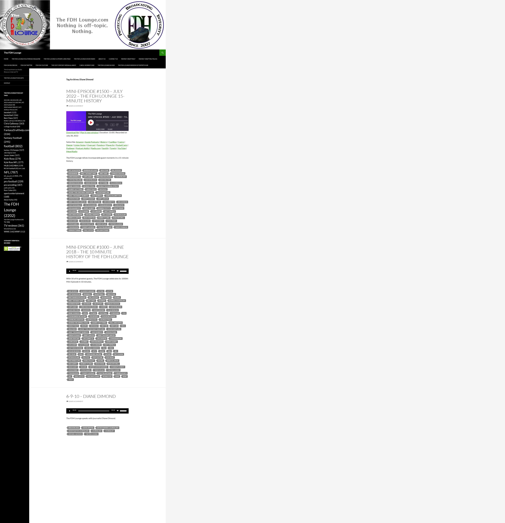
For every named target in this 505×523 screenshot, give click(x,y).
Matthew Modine (75, 214)
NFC (22, 168)
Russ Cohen (10, 190)
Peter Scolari (120, 214)
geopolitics (92, 319)
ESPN (85, 313)
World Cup (107, 376)
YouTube (122, 148)
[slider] (123, 271)
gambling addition (76, 319)
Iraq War (72, 329)
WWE (117, 376)
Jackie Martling (103, 192)
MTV (94, 351)
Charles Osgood (117, 173)
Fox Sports (94, 316)
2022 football (9, 102)
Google (7, 83)
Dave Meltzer (105, 180)
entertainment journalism (107, 428)
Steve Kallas (10, 200)
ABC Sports (73, 291)
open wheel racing (93, 354)
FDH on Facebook (10, 65)
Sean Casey (73, 221)
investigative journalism (79, 431)
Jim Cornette (109, 202)
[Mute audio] (100, 124)
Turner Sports (121, 373)
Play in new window (89, 132)
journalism (96, 431)
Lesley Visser (118, 208)
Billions (21, 121)
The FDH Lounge (12, 52)
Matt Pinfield (109, 211)
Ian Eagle (103, 189)
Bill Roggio (116, 170)
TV (7, 222)
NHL (18, 176)
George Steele (88, 186)
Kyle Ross (12, 158)
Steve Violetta (87, 224)
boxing (117, 297)
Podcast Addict (83, 148)
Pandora (101, 145)
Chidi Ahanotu (74, 176)
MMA (111, 348)
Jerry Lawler (103, 199)
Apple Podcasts (92, 142)
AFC (18, 107)
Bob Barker (73, 173)
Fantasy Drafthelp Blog (148, 59)
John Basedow (105, 205)
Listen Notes (80, 145)
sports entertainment (98, 367)
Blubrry (103, 142)
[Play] (69, 271)
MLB (104, 348)
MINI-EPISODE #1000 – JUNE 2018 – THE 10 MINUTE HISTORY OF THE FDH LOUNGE (97, 251)
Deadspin (86, 310)
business (102, 300)
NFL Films (72, 354)
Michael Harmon (92, 214)
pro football (13, 181)
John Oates (119, 205)
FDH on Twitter (26, 65)
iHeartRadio (71, 151)
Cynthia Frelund (75, 180)
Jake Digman (10, 153)
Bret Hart (104, 173)
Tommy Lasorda (88, 227)
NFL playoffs (9, 176)
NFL (116, 351)
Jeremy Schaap (88, 199)
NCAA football (11, 168)
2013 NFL (8, 100)
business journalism (117, 300)
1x (112, 125)
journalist (109, 431)
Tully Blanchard (105, 227)
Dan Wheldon (90, 180)
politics (86, 357)
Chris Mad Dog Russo (104, 176)
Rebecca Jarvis (74, 218)
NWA (81, 354)
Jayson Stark (74, 199)
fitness (93, 313)
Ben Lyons (104, 170)
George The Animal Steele (108, 186)
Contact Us (113, 59)
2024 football (9, 107)
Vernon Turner (74, 230)
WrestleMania (10, 229)
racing (100, 360)
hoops (84, 326)
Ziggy (71, 379)
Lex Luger (72, 211)
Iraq (123, 326)
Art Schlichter (74, 170)
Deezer (69, 145)
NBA (109, 351)
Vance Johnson (121, 227)
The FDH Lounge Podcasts (14, 78)
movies (86, 351)
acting (100, 291)
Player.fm (110, 145)
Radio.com (96, 148)
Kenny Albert (89, 208)
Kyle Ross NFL (13, 162)
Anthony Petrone (10, 110)
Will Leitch (88, 230)
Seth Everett (98, 221)
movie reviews (74, 351)
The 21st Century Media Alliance (63, 65)
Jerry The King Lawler (77, 202)
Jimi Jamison (122, 202)
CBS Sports (98, 304)
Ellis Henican (116, 183)
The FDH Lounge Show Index (84, 59)
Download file (72, 132)
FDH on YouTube (42, 65)
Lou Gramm (96, 211)
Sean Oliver (85, 221)
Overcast (91, 145)
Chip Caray (88, 176)
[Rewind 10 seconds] (107, 124)
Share (110, 129)
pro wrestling (74, 360)
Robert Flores (104, 218)
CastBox (113, 142)
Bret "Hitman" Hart (88, 173)
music (102, 351)
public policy (89, 360)
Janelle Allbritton (113, 195)
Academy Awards (87, 291)
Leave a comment (76, 106)
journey (84, 341)
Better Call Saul (10, 121)
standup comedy (117, 367)
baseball (87, 294)
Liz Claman (84, 211)
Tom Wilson (73, 227)
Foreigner (115, 313)
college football (12, 126)
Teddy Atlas (101, 224)
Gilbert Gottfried (76, 189)
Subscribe (100, 129)
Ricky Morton (89, 218)
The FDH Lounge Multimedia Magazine (26, 59)
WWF (125, 376)
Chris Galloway (14, 123)
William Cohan (102, 230)
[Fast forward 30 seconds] (120, 124)
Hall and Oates (116, 323)
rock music (100, 364)
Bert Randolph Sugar (77, 297)
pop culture (97, 357)
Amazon (80, 142)
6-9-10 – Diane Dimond (91, 396)
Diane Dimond (91, 183)
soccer (83, 367)
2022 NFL (19, 102)
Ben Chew (11, 118)
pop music (110, 357)
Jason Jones (12, 155)
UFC (70, 376)
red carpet (73, 364)
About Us (102, 59)
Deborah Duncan (75, 183)
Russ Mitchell (118, 218)
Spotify (105, 148)
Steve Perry (111, 221)
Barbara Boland (90, 170)
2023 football (9, 105)
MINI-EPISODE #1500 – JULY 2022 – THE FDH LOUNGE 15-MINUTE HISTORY (95, 96)
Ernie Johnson (74, 186)
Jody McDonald (75, 205)
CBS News (86, 304)
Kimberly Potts (104, 208)
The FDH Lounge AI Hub (106, 65)
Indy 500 (104, 326)
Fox (124, 313)
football (103, 313)
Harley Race (91, 189)
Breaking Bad (74, 428)
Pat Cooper (107, 214)
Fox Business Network (77, 316)
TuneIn (113, 148)
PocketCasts (121, 145)
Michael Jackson (75, 434)
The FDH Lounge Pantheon (14, 219)
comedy (103, 307)
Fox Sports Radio (109, 316)
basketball (99, 294)
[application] (97, 271)
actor (109, 291)
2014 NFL (17, 100)
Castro (121, 142)
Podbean (70, 148)
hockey (8, 150)
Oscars (108, 354)
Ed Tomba (103, 183)
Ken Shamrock (74, 208)
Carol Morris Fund (86, 65)
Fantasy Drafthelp (128, 59)
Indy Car (114, 326)
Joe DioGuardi (90, 205)
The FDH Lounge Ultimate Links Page (57, 59)
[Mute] (118, 271)
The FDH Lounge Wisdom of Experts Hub (133, 65)
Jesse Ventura (94, 202)
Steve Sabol (73, 224)
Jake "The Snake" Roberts (78, 195)
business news (74, 304)
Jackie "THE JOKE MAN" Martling (81, 192)
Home (6, 59)
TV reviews (14, 225)
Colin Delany (121, 176)
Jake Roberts (97, 195)
